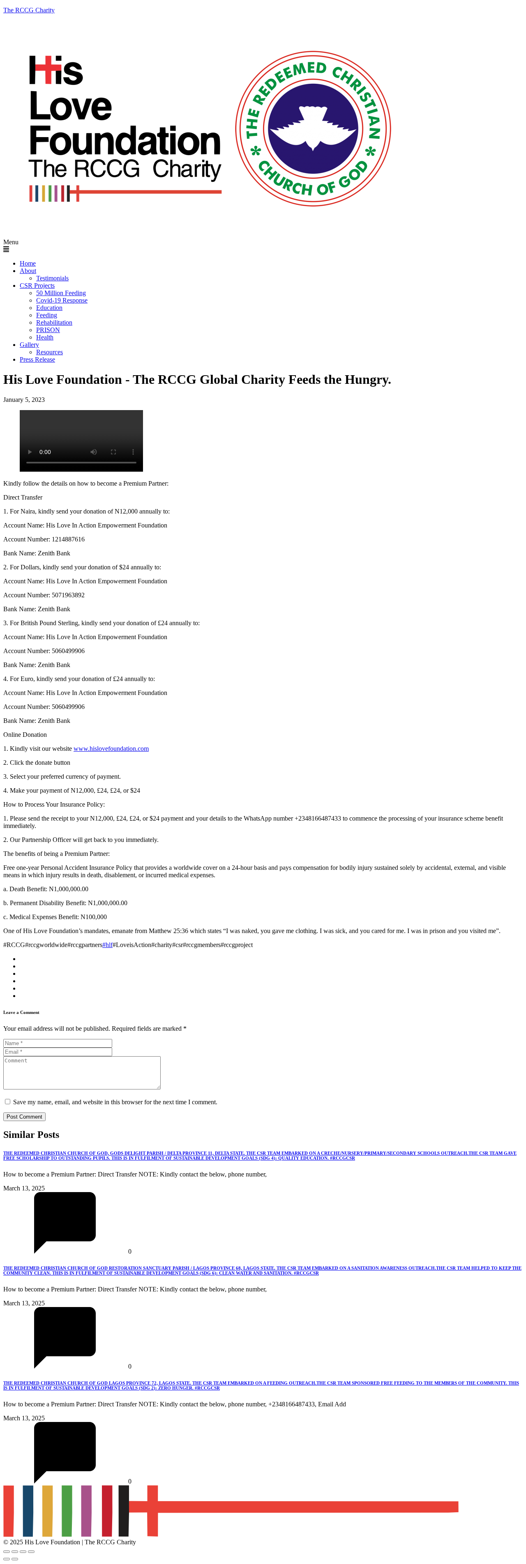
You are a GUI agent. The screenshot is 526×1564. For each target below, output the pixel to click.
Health (44, 337)
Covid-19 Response (62, 300)
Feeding (46, 315)
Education (49, 307)
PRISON (48, 329)
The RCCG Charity (29, 10)
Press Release (37, 359)
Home (28, 263)
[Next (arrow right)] (15, 1559)
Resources (49, 352)
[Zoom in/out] (6, 1551)
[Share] (23, 1551)
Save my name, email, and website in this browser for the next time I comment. (115, 1101)
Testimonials (52, 278)
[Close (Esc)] (31, 1551)
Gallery (29, 344)
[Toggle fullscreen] (15, 1551)
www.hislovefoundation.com (111, 748)
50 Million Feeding (61, 292)
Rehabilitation (54, 322)
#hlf (107, 944)
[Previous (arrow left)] (6, 1559)
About (28, 270)
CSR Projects (37, 285)
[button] (263, 245)
